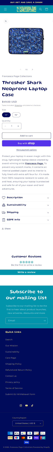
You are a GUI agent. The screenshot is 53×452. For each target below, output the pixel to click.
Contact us (11, 376)
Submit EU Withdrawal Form (20, 394)
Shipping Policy (13, 364)
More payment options (26, 150)
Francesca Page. (34, 163)
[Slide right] (32, 69)
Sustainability (12, 352)
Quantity (6, 121)
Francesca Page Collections (21, 447)
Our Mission (11, 345)
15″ (16, 115)
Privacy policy (12, 382)
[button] (5, 9)
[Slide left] (21, 69)
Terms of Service (14, 388)
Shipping (18, 105)
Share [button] (8, 228)
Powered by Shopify (41, 447)
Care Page (10, 358)
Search (9, 339)
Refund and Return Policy (18, 370)
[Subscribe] (44, 321)
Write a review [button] (26, 272)
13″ (6, 115)
